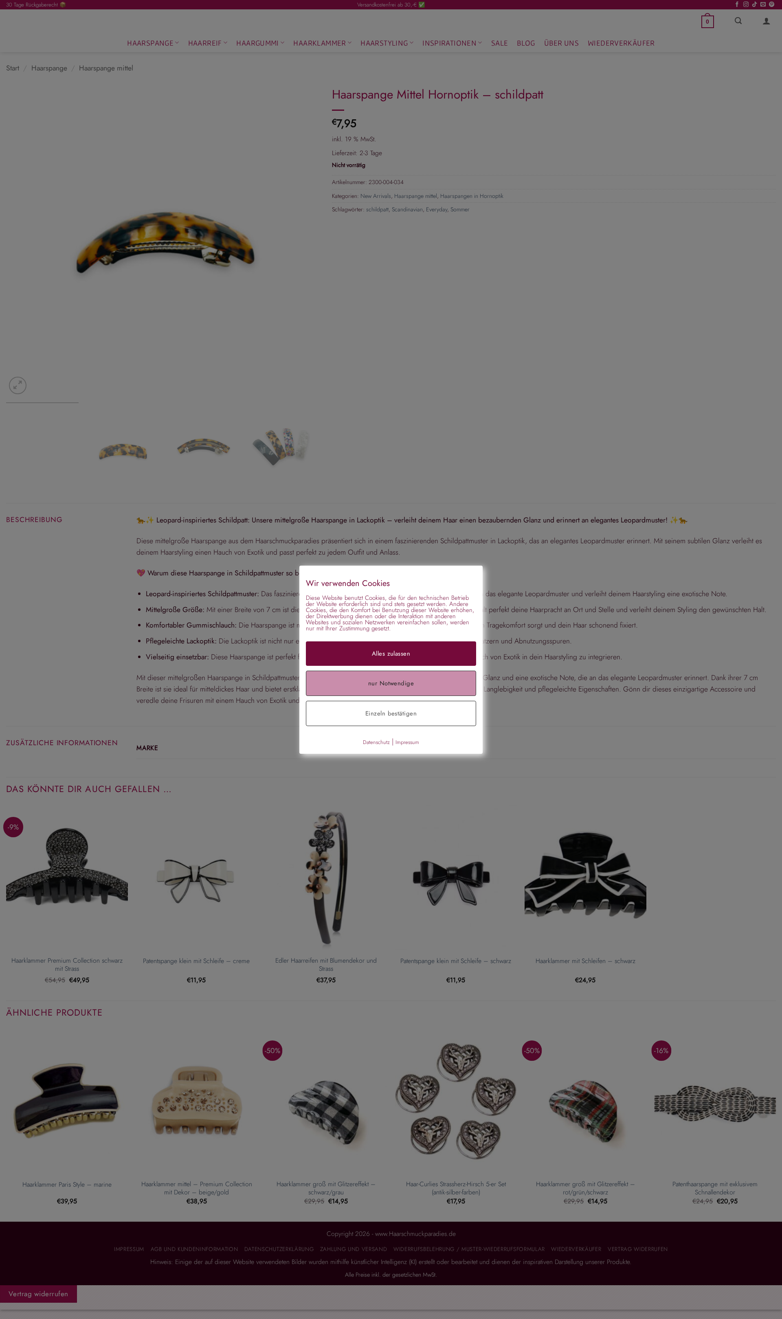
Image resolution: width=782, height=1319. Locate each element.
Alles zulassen (391, 653)
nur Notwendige (391, 682)
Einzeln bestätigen (391, 713)
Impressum (407, 742)
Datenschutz (376, 742)
